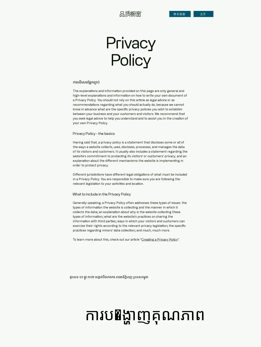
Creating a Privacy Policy (159, 239)
